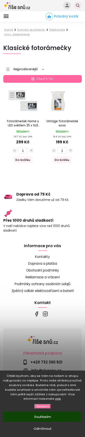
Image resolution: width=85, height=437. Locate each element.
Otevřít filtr (45, 79)
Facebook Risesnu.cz (36, 314)
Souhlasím (42, 416)
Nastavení (42, 406)
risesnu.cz (45, 314)
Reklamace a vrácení (43, 277)
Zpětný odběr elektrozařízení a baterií (43, 290)
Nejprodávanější (26, 69)
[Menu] (6, 16)
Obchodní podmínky (42, 270)
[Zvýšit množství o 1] (31, 151)
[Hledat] (78, 5)
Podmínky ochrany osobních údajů (42, 284)
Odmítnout (43, 428)
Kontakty (42, 256)
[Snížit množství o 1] (15, 151)
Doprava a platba (42, 263)
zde (58, 399)
